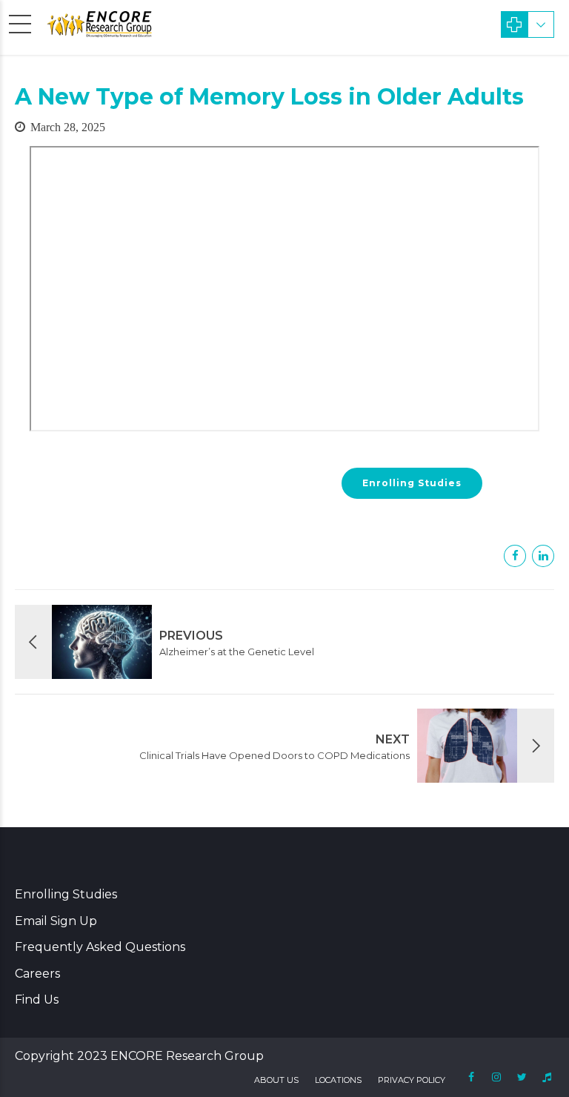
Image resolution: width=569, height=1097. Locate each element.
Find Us (37, 999)
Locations (338, 1080)
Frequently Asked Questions (100, 947)
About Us (276, 1080)
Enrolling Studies (66, 894)
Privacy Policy (411, 1080)
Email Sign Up (56, 921)
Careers (37, 974)
